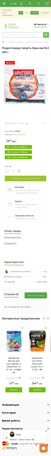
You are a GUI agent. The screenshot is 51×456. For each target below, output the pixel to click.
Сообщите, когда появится (25, 178)
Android (34, 12)
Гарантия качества (24, 215)
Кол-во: (8, 166)
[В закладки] (22, 328)
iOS (20, 12)
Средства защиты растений (37, 42)
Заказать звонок (40, 27)
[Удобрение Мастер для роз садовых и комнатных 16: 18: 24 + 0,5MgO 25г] (13, 342)
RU (15, 3)
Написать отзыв (35, 295)
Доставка (19, 187)
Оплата (18, 201)
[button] (29, 3)
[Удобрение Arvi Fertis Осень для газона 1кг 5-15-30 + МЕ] (37, 342)
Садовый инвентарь (15, 42)
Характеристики (12, 237)
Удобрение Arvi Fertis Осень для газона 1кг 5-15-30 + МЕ (37, 364)
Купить (14, 390)
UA (11, 3)
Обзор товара (12, 231)
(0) (26, 123)
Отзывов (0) (10, 243)
